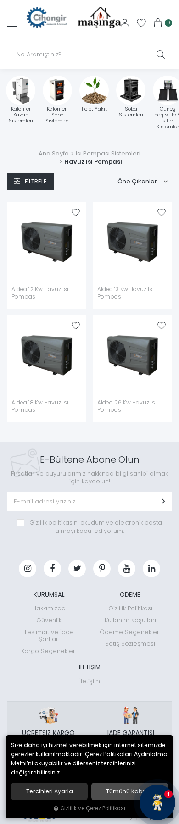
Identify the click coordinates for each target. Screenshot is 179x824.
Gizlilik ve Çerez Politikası (92, 808)
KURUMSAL (49, 594)
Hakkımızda (49, 608)
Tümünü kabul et (130, 791)
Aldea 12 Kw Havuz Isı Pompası (39, 293)
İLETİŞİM (90, 667)
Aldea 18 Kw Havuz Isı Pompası (39, 406)
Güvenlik (49, 620)
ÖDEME (130, 594)
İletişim (89, 681)
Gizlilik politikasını (54, 522)
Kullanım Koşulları (130, 620)
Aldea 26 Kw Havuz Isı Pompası (127, 406)
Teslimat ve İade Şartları (49, 635)
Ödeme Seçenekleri (130, 632)
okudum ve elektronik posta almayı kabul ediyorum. (95, 527)
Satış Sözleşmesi (130, 644)
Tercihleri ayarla (49, 791)
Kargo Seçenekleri (49, 651)
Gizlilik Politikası (130, 608)
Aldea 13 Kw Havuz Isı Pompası (125, 293)
